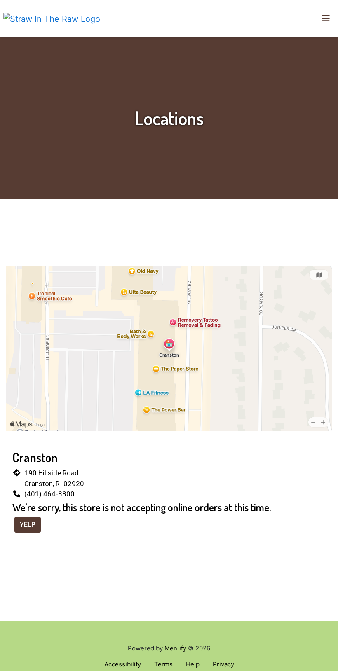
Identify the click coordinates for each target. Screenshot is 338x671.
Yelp (27, 524)
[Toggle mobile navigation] (326, 18)
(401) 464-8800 (49, 494)
